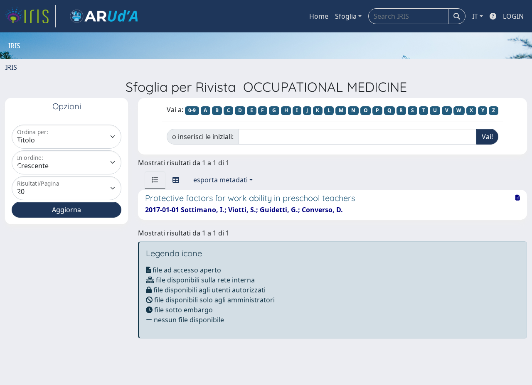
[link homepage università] (103, 16)
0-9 (192, 110)
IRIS (11, 67)
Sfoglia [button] (346, 16)
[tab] (155, 180)
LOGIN (513, 16)
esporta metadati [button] (220, 179)
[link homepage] (30, 16)
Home (318, 16)
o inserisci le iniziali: (203, 136)
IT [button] (475, 16)
